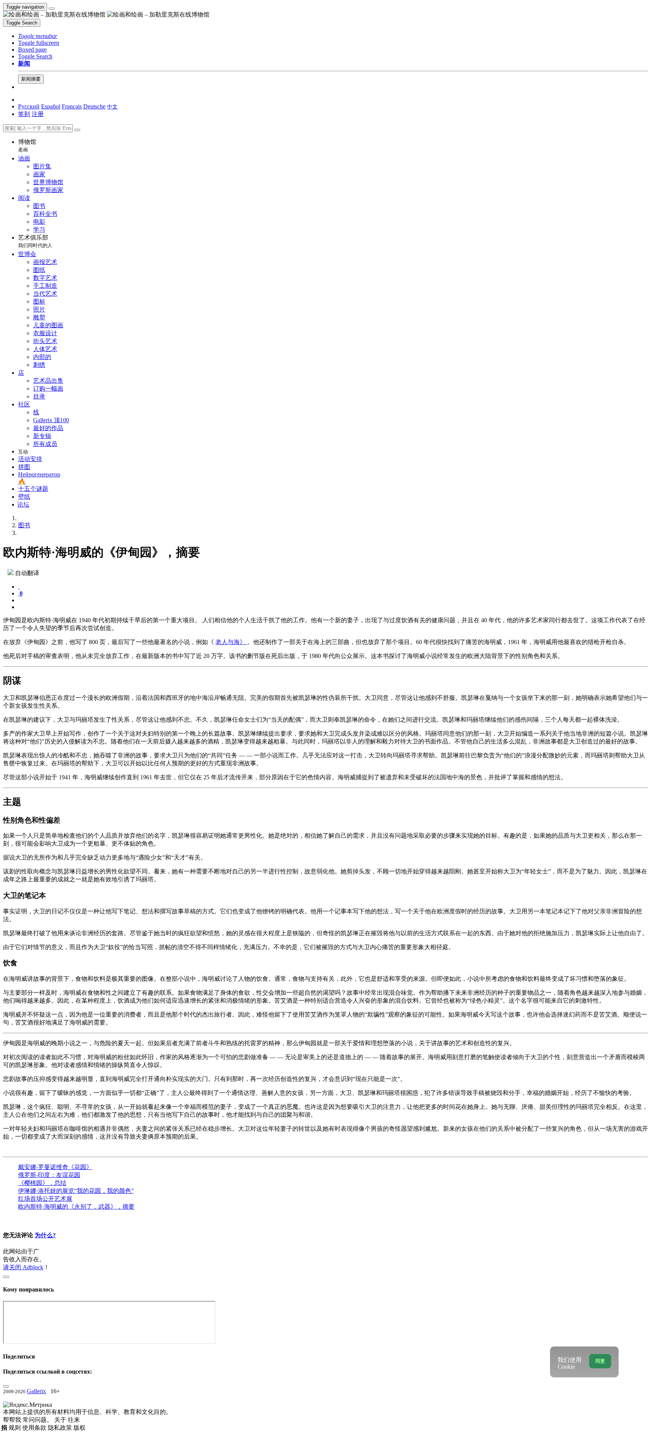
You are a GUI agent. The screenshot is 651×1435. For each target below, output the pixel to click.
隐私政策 (60, 1427)
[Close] (77, 130)
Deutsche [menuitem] (94, 106)
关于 (61, 1420)
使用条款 (35, 1427)
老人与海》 (231, 642)
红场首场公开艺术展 (45, 1198)
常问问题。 (38, 1420)
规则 (15, 1427)
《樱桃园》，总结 (42, 1183)
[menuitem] (112, 106)
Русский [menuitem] (29, 106)
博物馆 (27, 146)
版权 (79, 1427)
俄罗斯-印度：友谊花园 (49, 1175)
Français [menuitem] (72, 106)
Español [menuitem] (50, 106)
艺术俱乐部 (35, 241)
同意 (600, 1361)
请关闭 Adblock (23, 1267)
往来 (74, 1420)
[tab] (19, 586)
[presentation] (333, 600)
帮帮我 (13, 1420)
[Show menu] (52, 9)
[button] (37, 36)
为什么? (45, 1235)
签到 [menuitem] (24, 114)
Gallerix (36, 1391)
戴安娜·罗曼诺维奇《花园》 (55, 1167)
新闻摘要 (31, 79)
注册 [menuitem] (38, 114)
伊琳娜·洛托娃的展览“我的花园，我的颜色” (76, 1191)
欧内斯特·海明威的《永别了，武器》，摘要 (76, 1206)
